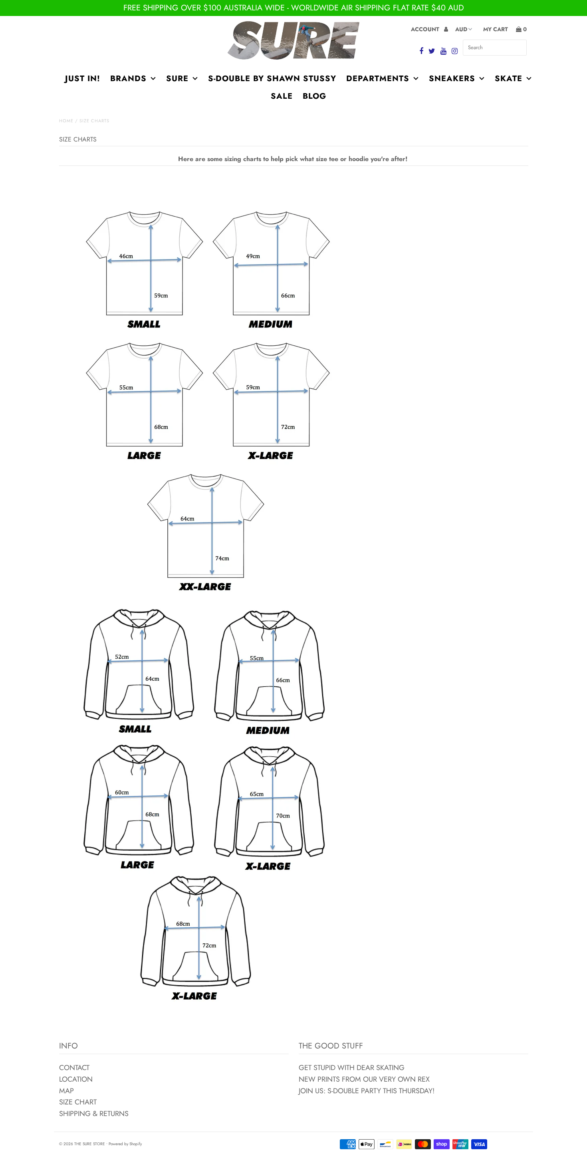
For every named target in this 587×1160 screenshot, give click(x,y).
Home (66, 121)
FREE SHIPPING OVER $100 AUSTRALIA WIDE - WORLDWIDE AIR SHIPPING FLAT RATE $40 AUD (293, 8)
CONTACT (74, 1067)
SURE (177, 78)
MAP (66, 1091)
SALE (282, 96)
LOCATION (76, 1079)
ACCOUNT (426, 29)
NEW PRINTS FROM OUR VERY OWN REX (364, 1079)
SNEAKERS (452, 78)
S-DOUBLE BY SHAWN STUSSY (272, 78)
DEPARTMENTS (377, 78)
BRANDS (128, 78)
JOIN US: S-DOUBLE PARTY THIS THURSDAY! (366, 1091)
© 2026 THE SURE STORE (82, 1144)
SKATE (508, 78)
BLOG (314, 96)
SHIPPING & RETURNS (94, 1113)
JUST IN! (82, 78)
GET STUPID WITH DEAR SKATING (352, 1067)
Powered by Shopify (125, 1144)
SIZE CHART (78, 1102)
